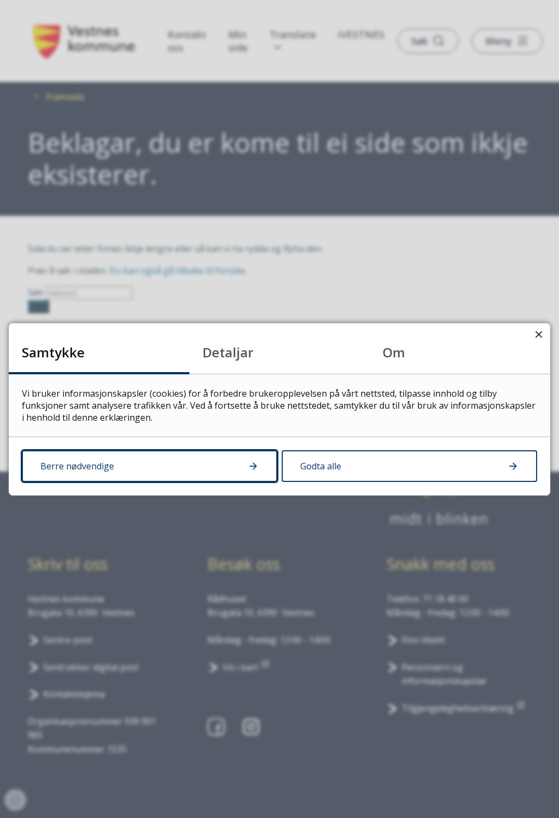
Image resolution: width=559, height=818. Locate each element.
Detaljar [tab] (228, 352)
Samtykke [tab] (53, 352)
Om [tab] (394, 352)
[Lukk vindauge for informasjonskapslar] (538, 334)
